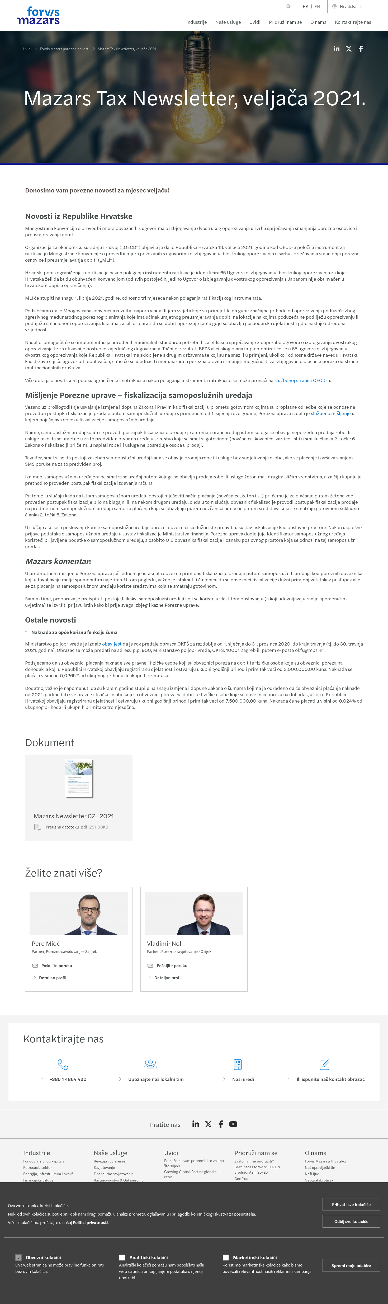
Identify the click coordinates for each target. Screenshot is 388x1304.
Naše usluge (228, 21)
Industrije (196, 21)
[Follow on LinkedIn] (195, 1124)
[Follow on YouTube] (233, 1124)
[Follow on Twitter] (208, 1124)
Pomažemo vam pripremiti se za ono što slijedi (194, 1163)
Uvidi (255, 21)
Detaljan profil (52, 978)
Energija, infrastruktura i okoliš (48, 1173)
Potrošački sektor (37, 1167)
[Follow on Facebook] (220, 1124)
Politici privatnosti (90, 1222)
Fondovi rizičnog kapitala (43, 1161)
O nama (318, 21)
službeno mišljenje (331, 413)
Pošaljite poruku (56, 965)
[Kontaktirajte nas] (63, 1070)
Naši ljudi (312, 1173)
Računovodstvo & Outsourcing (119, 1180)
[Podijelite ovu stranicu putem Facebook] (361, 48)
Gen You (241, 1178)
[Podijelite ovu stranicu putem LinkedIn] (336, 48)
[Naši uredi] (237, 1070)
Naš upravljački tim (320, 1167)
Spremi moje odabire (351, 1265)
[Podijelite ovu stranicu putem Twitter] (349, 48)
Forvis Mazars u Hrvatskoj (325, 1161)
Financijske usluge (38, 1180)
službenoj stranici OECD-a (302, 380)
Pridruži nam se (285, 21)
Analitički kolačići (149, 1257)
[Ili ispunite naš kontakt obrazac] (325, 1070)
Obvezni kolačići (43, 1257)
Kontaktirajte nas (353, 21)
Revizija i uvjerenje (109, 1161)
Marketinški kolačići (255, 1257)
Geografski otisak (319, 1180)
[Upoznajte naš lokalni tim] (150, 1070)
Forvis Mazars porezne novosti (64, 48)
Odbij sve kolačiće (351, 1221)
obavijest (112, 643)
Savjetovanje (104, 1167)
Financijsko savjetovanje (114, 1173)
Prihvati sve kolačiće (351, 1204)
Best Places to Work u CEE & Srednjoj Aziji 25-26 (257, 1169)
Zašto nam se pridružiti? (254, 1161)
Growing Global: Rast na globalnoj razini (192, 1174)
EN (317, 6)
